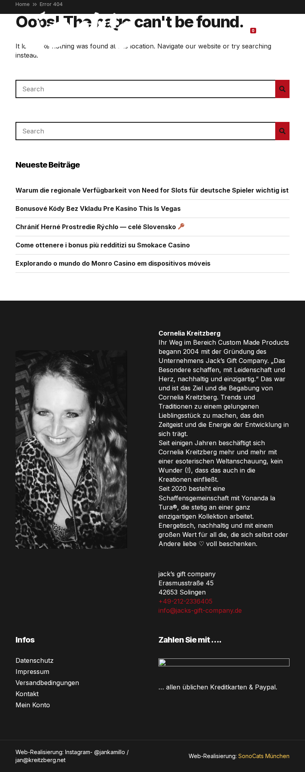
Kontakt (27, 694)
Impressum (32, 672)
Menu (279, 33)
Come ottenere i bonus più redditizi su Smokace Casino (102, 245)
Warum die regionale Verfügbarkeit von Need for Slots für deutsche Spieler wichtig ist (152, 190)
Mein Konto (32, 705)
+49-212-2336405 (185, 601)
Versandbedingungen (47, 683)
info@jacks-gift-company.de (200, 610)
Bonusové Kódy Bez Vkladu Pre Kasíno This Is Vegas (98, 208)
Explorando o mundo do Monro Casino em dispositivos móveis (112, 263)
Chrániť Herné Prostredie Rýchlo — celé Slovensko (96, 227)
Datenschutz (34, 660)
